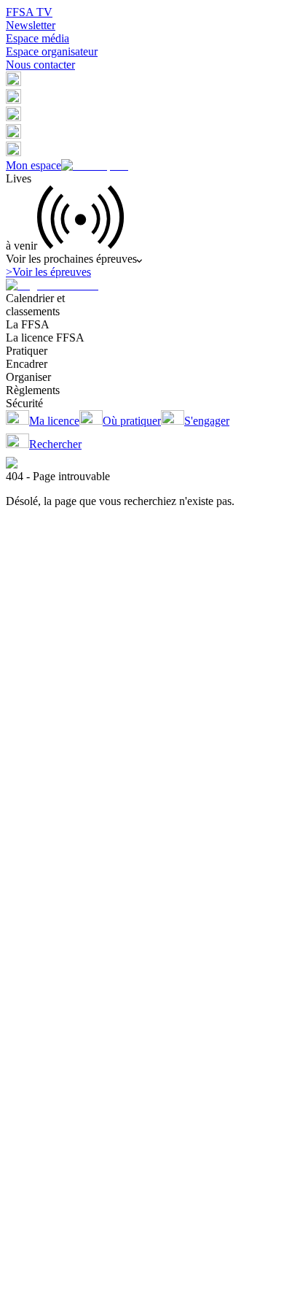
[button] (13, 82)
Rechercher (55, 444)
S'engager (206, 421)
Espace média (37, 38)
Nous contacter (40, 64)
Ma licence (54, 421)
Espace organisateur (52, 51)
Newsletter (30, 25)
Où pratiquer (132, 421)
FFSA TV (29, 12)
